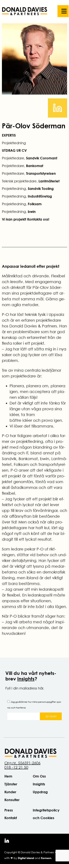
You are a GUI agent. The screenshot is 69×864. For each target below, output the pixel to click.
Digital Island (26, 858)
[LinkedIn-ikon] (6, 840)
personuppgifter (47, 701)
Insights (25, 679)
